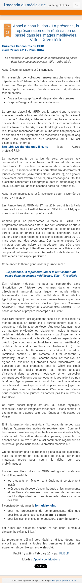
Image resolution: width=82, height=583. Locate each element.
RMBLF (64, 553)
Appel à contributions (46, 559)
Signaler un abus (68, 580)
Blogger (55, 580)
